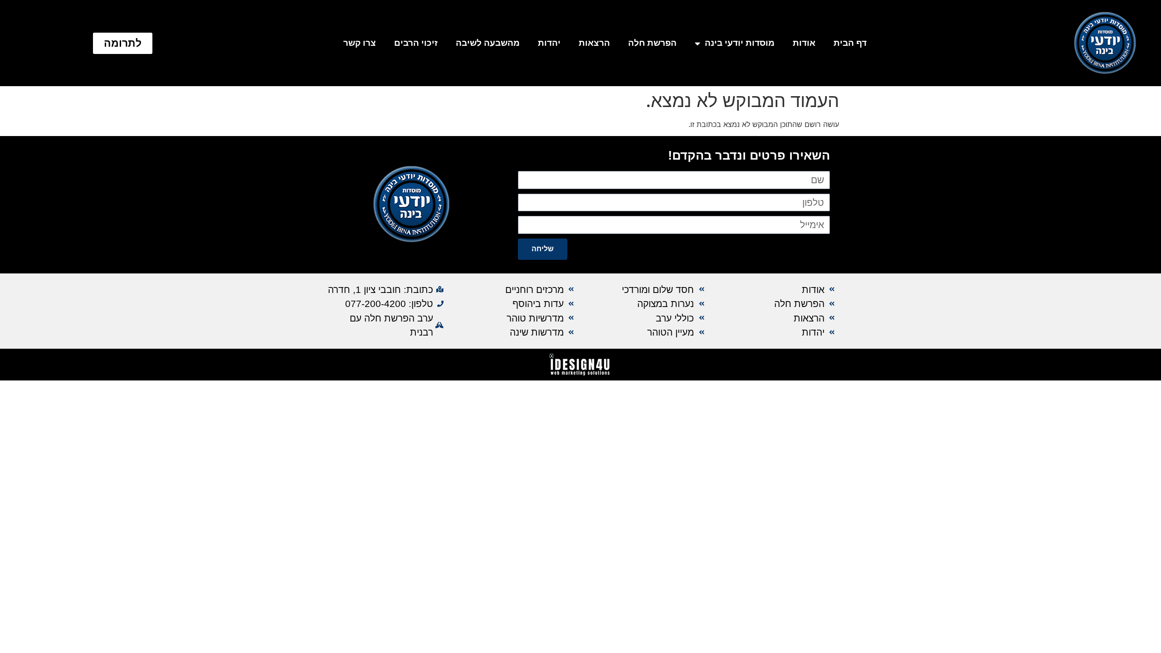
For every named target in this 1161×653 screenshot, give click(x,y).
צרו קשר (359, 43)
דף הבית (850, 43)
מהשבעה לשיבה (488, 43)
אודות (804, 43)
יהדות (549, 43)
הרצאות (594, 43)
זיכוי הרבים (416, 43)
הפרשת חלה (652, 43)
